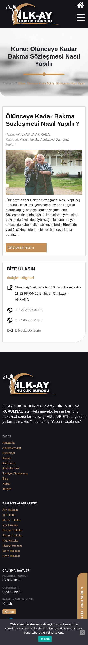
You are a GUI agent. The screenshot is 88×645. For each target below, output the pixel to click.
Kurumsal (8, 452)
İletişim (6, 488)
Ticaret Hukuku (12, 545)
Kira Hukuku (10, 540)
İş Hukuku (8, 514)
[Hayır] (82, 632)
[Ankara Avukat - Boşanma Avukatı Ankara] (33, 15)
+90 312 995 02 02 (28, 310)
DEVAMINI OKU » (21, 248)
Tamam (45, 638)
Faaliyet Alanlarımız (15, 473)
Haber (6, 483)
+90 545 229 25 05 (28, 320)
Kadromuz (9, 463)
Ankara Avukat (11, 447)
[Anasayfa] (80, 6)
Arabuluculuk (10, 468)
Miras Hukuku (11, 520)
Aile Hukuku (10, 509)
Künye (9, 611)
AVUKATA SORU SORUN (82, 606)
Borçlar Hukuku (12, 530)
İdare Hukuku (11, 550)
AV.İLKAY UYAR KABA (33, 134)
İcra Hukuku (10, 525)
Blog (5, 478)
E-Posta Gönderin (28, 330)
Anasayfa (8, 83)
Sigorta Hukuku (12, 535)
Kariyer (7, 458)
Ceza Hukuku (11, 556)
